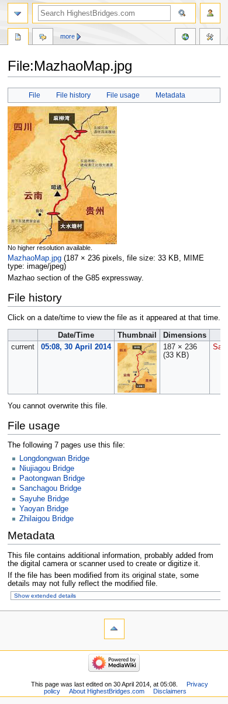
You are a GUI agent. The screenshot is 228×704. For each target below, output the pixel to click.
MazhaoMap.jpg (34, 258)
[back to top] (114, 629)
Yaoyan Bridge (43, 509)
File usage (123, 95)
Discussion (43, 38)
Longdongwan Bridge (54, 459)
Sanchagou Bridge (50, 488)
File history (73, 95)
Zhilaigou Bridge (46, 519)
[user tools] (210, 13)
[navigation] (18, 13)
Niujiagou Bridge (46, 468)
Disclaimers (169, 691)
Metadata (170, 95)
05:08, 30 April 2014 (76, 347)
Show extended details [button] (45, 595)
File (34, 95)
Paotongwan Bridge (52, 478)
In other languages (185, 38)
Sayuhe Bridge (44, 499)
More (67, 36)
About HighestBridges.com (106, 691)
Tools (210, 38)
